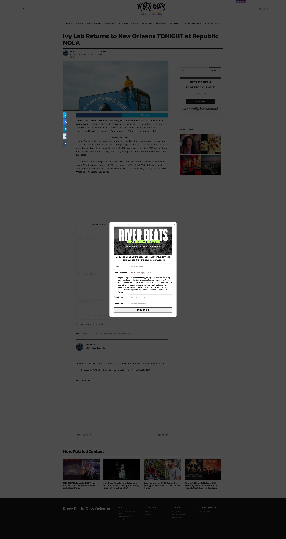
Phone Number (120, 272)
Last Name (118, 303)
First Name (118, 297)
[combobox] (132, 272)
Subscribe (143, 310)
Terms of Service (149, 289)
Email (116, 266)
